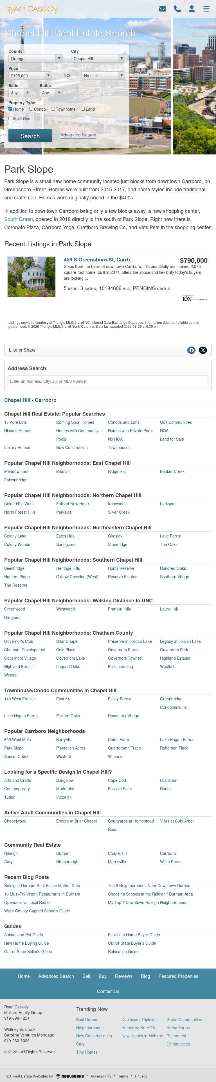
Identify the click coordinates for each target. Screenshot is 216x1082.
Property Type (21, 102)
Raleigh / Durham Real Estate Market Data (42, 885)
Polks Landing (120, 666)
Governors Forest (124, 649)
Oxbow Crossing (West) (77, 576)
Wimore (115, 756)
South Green (18, 218)
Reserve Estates (122, 576)
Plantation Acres (70, 748)
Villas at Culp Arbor (177, 821)
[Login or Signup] (192, 8)
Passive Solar (120, 788)
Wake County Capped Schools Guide (37, 911)
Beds (13, 85)
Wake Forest (171, 861)
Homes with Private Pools (130, 430)
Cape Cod (117, 780)
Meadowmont (16, 471)
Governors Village (20, 658)
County (15, 51)
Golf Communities (176, 422)
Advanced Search (78, 134)
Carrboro (46, 400)
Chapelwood (15, 821)
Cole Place (65, 649)
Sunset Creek (16, 756)
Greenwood (14, 609)
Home (18, 109)
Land (90, 109)
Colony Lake (15, 536)
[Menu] (206, 8)
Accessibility (101, 1076)
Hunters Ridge (17, 576)
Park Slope (14, 748)
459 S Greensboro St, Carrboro (100, 260)
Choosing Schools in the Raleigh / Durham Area (150, 894)
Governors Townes (125, 658)
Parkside (64, 512)
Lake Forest (170, 536)
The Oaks (168, 544)
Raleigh (11, 853)
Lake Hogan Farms (21, 715)
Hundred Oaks (173, 568)
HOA (164, 430)
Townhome (65, 109)
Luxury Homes (17, 447)
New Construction (72, 447)
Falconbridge (16, 479)
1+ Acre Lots (15, 422)
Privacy (141, 1076)
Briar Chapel (67, 641)
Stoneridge (117, 544)
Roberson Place (174, 748)
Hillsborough (67, 861)
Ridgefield (117, 471)
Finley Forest (119, 698)
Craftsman (169, 780)
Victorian (64, 797)
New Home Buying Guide (26, 943)
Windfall (11, 675)
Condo (39, 109)
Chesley (115, 536)
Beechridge (14, 568)
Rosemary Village (123, 715)
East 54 (63, 698)
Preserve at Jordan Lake (130, 641)
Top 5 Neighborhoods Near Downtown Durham (150, 885)
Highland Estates (175, 658)
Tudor (9, 797)
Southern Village (174, 576)
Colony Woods (17, 544)
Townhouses (119, 447)
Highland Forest (18, 666)
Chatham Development (24, 649)
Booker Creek (172, 471)
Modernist (65, 788)
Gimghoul (12, 617)
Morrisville (117, 861)
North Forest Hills (19, 512)
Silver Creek (119, 512)
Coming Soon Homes (75, 422)
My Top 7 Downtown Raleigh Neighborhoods (147, 902)
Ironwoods (117, 503)
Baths (45, 85)
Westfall (167, 666)
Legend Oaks (68, 666)
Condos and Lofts (124, 422)
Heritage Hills (68, 568)
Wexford (63, 756)
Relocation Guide (123, 951)
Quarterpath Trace (124, 748)
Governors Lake (70, 658)
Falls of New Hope (72, 503)
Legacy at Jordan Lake (180, 641)
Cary (8, 861)
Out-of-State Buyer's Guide (132, 943)
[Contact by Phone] (177, 8)
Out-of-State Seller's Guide (28, 951)
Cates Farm (118, 739)
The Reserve (15, 585)
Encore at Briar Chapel (76, 821)
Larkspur (168, 503)
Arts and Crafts (17, 780)
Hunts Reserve (121, 568)
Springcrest (66, 544)
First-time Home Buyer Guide (134, 934)
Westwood (65, 609)
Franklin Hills (119, 609)
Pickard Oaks (68, 715)
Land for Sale (172, 439)
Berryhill (63, 739)
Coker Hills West (18, 503)
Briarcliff (63, 471)
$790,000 (194, 260)
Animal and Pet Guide (23, 934)
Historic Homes (17, 430)
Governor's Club (18, 641)
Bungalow (65, 780)
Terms (123, 1076)
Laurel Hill (169, 609)
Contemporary (17, 788)
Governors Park (174, 649)
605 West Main (17, 739)
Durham (63, 853)
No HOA (115, 439)
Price (13, 68)
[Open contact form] (162, 8)
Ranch (166, 788)
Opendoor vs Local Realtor (28, 902)
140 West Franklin (20, 698)
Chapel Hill (17, 400)
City (75, 51)
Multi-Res (21, 118)
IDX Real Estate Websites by (30, 1076)
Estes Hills (65, 536)
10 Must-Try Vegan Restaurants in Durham (42, 894)
